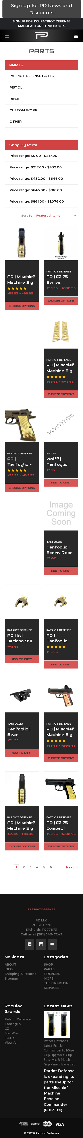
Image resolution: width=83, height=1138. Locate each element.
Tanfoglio (13, 1024)
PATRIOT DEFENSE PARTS (32, 76)
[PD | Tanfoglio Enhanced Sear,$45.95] (61, 601)
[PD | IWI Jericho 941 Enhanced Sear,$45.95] (22, 601)
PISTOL (16, 87)
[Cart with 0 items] (71, 34)
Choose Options (22, 306)
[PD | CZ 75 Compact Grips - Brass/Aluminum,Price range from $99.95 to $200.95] (61, 789)
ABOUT (10, 964)
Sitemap (11, 978)
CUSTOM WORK (23, 110)
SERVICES (51, 988)
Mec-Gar (12, 1033)
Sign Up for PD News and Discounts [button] (41, 9)
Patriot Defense (18, 1019)
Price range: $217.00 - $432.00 (36, 167)
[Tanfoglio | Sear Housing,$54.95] (22, 695)
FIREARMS (52, 974)
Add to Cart (61, 482)
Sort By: (27, 215)
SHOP (48, 964)
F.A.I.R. (10, 1038)
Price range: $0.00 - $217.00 (33, 156)
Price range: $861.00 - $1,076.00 (37, 201)
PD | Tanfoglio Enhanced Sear (57, 644)
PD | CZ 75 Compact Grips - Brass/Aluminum (61, 831)
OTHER (16, 121)
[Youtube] (52, 944)
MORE (49, 978)
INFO (9, 969)
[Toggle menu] (11, 36)
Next (70, 867)
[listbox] (56, 215)
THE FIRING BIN (56, 983)
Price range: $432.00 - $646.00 (36, 178)
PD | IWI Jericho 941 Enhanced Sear (19, 644)
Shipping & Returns (20, 974)
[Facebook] (29, 944)
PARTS (49, 969)
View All (11, 1043)
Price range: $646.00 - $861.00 (36, 190)
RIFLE (14, 99)
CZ (7, 1029)
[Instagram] (41, 944)
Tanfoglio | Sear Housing (19, 735)
